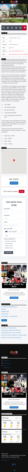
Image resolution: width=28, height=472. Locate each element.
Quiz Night (3, 309)
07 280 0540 (6, 360)
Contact (20, 459)
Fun (14, 8)
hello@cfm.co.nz (7, 363)
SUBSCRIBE (8, 252)
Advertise (5, 460)
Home (4, 459)
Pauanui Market (5, 314)
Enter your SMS (8, 228)
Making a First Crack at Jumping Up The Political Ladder (14, 335)
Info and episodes (14, 297)
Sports (18, 8)
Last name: (7, 215)
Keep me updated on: (9, 238)
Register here (14, 183)
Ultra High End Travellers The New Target (11, 330)
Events (9, 459)
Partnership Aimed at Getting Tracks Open (11, 332)
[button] (14, 160)
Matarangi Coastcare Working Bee (9, 307)
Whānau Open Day (5, 311)
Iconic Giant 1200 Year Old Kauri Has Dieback (11, 337)
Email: (5, 222)
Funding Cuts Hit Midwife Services (9, 328)
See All (4, 320)
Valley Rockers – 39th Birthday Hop (9, 316)
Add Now (21, 191)
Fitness (10, 8)
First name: (7, 208)
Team (15, 459)
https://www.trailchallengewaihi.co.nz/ (16, 51)
